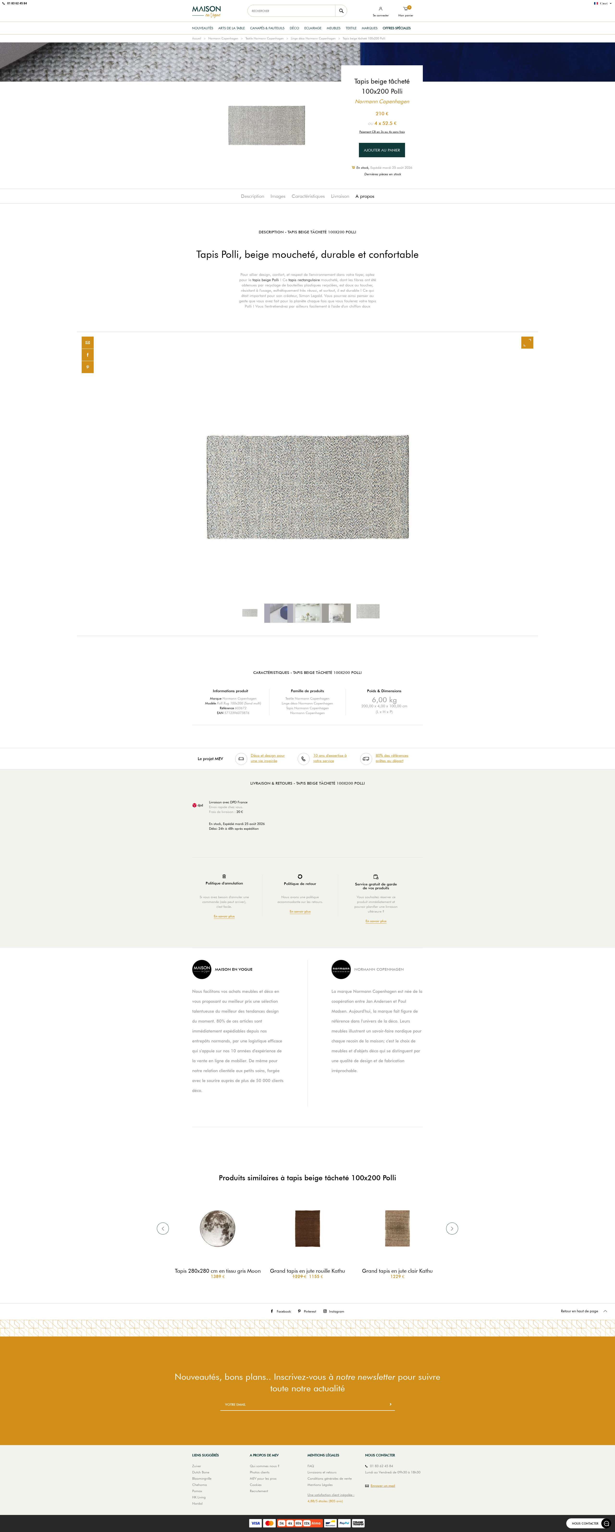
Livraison (340, 196)
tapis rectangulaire (304, 280)
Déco (294, 28)
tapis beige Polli (265, 280)
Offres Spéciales (397, 28)
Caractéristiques (308, 196)
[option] (307, 484)
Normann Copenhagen (223, 38)
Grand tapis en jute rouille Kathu (307, 1271)
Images (278, 196)
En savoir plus (224, 916)
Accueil (196, 38)
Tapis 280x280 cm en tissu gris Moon (218, 1271)
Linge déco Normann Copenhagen (313, 38)
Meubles (333, 28)
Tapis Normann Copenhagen (307, 708)
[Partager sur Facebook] (88, 355)
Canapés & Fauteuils (267, 28)
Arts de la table (231, 28)
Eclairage (312, 28)
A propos (365, 196)
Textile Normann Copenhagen (265, 38)
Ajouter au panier (382, 150)
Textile (351, 28)
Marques (369, 28)
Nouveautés (202, 28)
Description (252, 196)
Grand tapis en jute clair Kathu (397, 1271)
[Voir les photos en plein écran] (527, 343)
